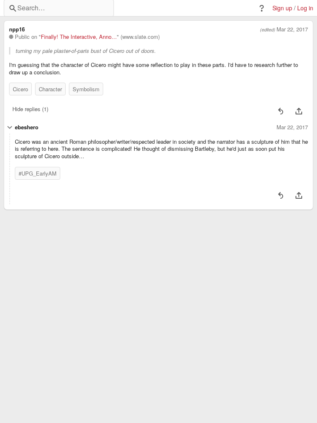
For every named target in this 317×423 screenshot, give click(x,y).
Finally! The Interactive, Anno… (79, 36)
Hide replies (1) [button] (30, 109)
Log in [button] (305, 8)
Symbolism (86, 89)
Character (50, 89)
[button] (262, 8)
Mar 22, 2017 (292, 29)
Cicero (20, 89)
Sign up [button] (282, 8)
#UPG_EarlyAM (38, 173)
